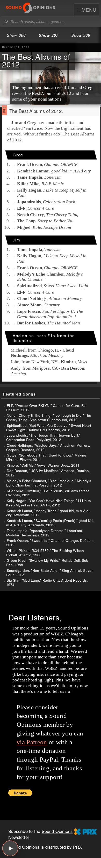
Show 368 (80, 35)
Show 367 (48, 35)
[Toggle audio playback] (10, 848)
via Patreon (32, 742)
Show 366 (16, 35)
